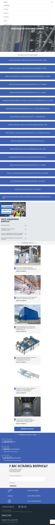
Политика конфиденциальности (10, 522)
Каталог (6, 2)
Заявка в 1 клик (6, 515)
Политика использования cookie (10, 521)
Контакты (6, 17)
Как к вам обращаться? (16, 475)
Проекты (6, 9)
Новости (6, 13)
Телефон (12, 482)
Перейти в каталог (27, 429)
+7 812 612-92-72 (8, 506)
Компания (6, 5)
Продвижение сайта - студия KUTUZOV (10, 519)
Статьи (5, 21)
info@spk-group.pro (7, 510)
